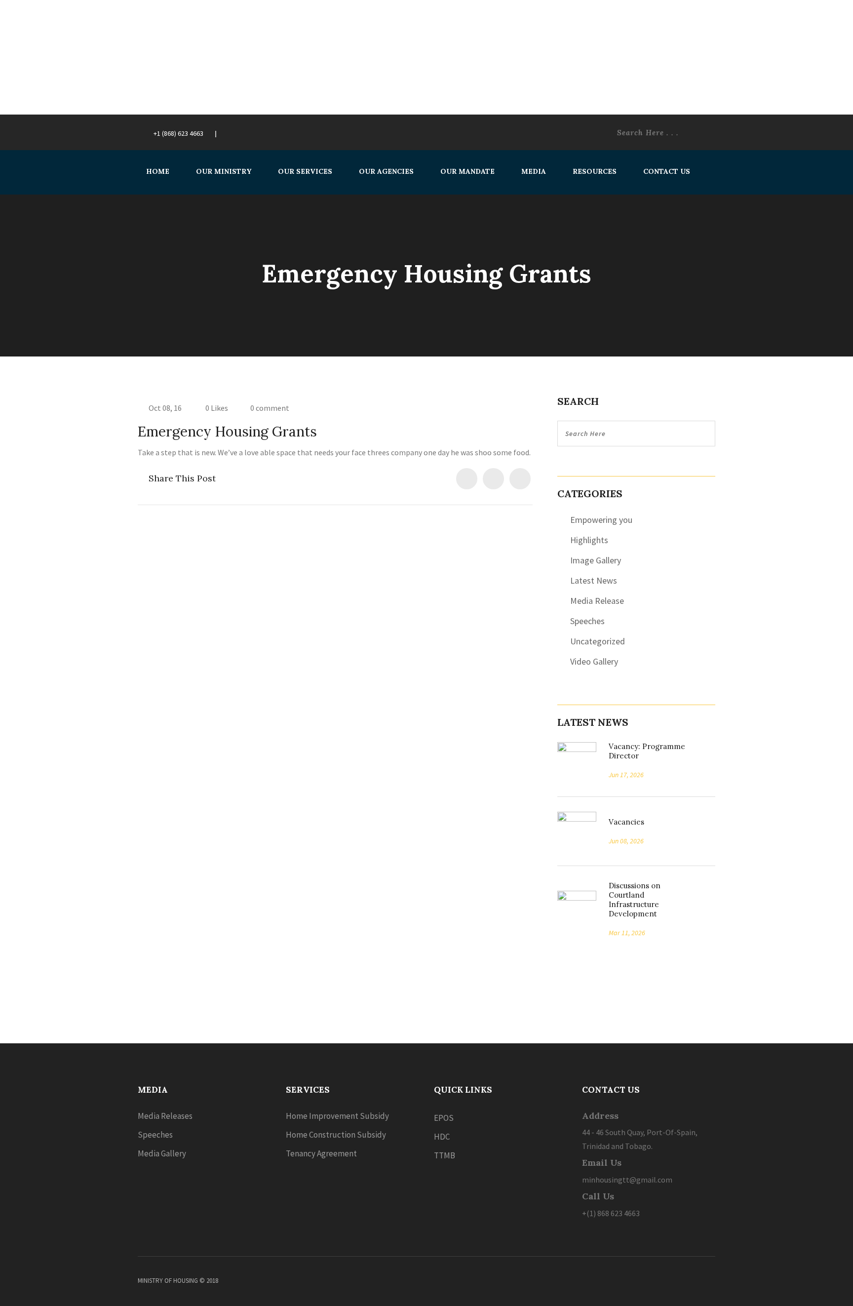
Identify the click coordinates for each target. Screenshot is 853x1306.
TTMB (444, 1155)
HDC (442, 1136)
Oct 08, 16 (165, 408)
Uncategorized (597, 641)
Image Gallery (595, 560)
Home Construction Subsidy (336, 1134)
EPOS (444, 1117)
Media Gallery (162, 1153)
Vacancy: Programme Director (647, 751)
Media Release (597, 600)
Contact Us (666, 171)
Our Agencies (386, 171)
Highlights (589, 540)
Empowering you (601, 519)
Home (157, 171)
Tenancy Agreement (321, 1153)
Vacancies (623, 822)
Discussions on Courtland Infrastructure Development (634, 899)
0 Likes (216, 408)
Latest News (593, 580)
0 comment (269, 408)
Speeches (587, 621)
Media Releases (165, 1115)
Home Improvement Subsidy (337, 1115)
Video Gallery (594, 661)
